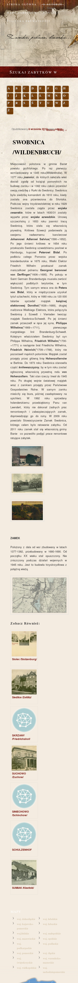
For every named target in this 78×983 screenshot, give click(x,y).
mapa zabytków (22, 12)
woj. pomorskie (25, 953)
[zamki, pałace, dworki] (39, 33)
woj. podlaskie (50, 944)
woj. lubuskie (50, 924)
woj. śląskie (49, 953)
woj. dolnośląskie (26, 919)
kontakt (51, 12)
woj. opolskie (50, 938)
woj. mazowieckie (26, 938)
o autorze (52, 4)
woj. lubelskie (50, 919)
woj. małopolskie (52, 933)
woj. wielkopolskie (26, 968)
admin (58, 129)
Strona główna (22, 4)
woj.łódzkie (23, 933)
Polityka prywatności (28, 21)
